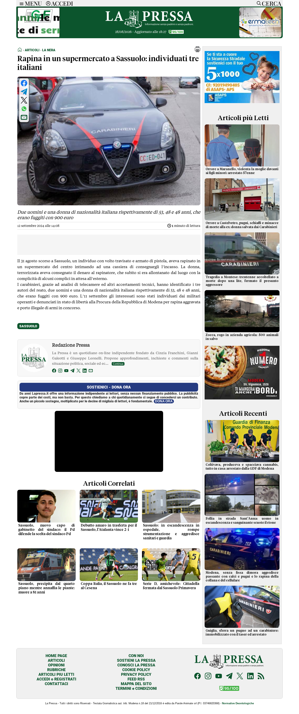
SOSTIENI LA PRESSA (136, 660)
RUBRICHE (56, 669)
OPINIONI (56, 665)
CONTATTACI (56, 683)
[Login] (48, 3)
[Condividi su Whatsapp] (24, 109)
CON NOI (136, 655)
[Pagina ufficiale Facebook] (197, 676)
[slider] (104, 468)
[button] (197, 51)
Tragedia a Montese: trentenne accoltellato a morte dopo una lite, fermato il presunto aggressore (242, 280)
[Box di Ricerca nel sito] (258, 3)
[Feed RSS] (261, 676)
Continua (118, 363)
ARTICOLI (56, 660)
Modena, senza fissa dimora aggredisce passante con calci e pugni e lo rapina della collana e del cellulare (242, 576)
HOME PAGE (56, 655)
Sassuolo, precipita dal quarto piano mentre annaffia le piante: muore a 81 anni (46, 588)
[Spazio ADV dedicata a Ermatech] (260, 36)
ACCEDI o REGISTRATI (56, 679)
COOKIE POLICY (136, 669)
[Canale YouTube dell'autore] (66, 371)
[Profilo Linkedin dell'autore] (85, 371)
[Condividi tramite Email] (24, 117)
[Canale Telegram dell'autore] (72, 371)
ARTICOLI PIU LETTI (56, 674)
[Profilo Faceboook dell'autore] (54, 371)
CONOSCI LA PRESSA (136, 665)
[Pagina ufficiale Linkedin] (250, 676)
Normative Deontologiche (238, 703)
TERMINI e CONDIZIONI (136, 688)
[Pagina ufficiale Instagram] (208, 676)
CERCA (271, 3)
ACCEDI (62, 3)
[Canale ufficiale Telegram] (229, 676)
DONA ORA (164, 401)
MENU (33, 3)
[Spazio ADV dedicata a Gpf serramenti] (38, 36)
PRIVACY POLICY (136, 674)
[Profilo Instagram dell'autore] (60, 371)
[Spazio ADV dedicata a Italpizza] (242, 400)
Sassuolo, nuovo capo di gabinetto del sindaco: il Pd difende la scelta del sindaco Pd (46, 530)
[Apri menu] (20, 3)
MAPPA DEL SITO (136, 683)
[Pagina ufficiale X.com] (240, 676)
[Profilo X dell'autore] (78, 371)
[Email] (91, 371)
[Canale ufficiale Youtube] (218, 676)
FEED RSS (136, 679)
